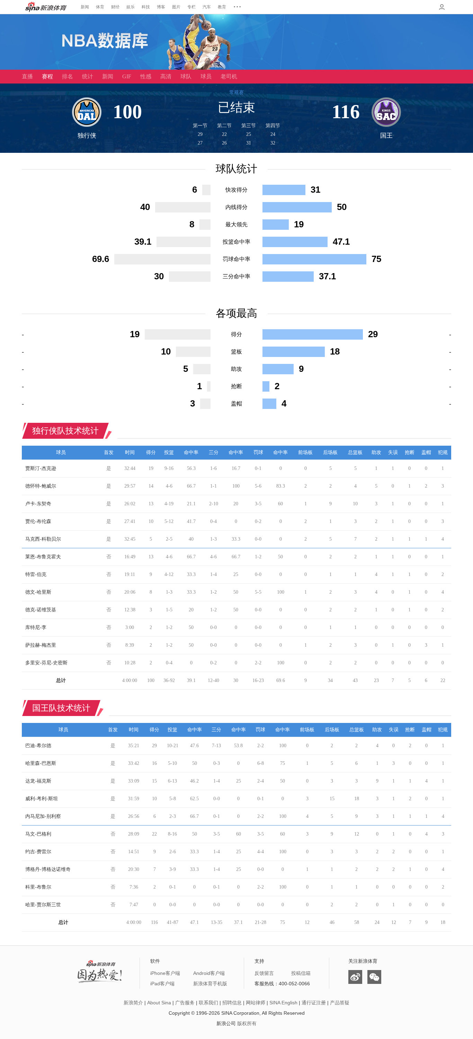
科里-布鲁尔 (38, 887)
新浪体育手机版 (210, 983)
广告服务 (185, 1002)
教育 (222, 7)
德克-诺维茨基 (40, 609)
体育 (100, 7)
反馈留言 (264, 973)
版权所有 (247, 1023)
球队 (185, 76)
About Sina (159, 1002)
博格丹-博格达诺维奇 (48, 869)
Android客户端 (209, 973)
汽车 (207, 7)
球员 (206, 76)
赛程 (47, 76)
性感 (145, 76)
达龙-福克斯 (38, 781)
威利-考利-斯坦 (41, 798)
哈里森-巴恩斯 (40, 763)
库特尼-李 (35, 627)
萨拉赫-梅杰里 (40, 645)
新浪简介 (133, 1002)
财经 (115, 7)
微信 (374, 977)
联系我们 (208, 1002)
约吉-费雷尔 (38, 851)
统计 (87, 76)
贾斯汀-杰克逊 (40, 468)
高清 (165, 76)
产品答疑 (339, 1002)
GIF (126, 76)
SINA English (283, 1002)
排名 (67, 76)
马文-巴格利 (38, 834)
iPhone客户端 (165, 973)
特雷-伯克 (35, 574)
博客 (161, 7)
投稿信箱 (301, 973)
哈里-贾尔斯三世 (43, 904)
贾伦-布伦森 (38, 521)
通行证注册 (314, 1002)
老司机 (229, 76)
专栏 (191, 7)
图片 (176, 7)
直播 (27, 76)
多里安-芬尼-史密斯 (46, 662)
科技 (146, 7)
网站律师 (255, 1002)
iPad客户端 (162, 983)
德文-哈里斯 (38, 592)
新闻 (85, 7)
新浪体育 (46, 7)
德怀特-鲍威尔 (40, 486)
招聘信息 (232, 1002)
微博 (355, 977)
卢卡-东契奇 (38, 503)
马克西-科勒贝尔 (43, 539)
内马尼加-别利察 (43, 816)
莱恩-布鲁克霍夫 (43, 556)
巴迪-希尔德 (38, 745)
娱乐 (130, 7)
